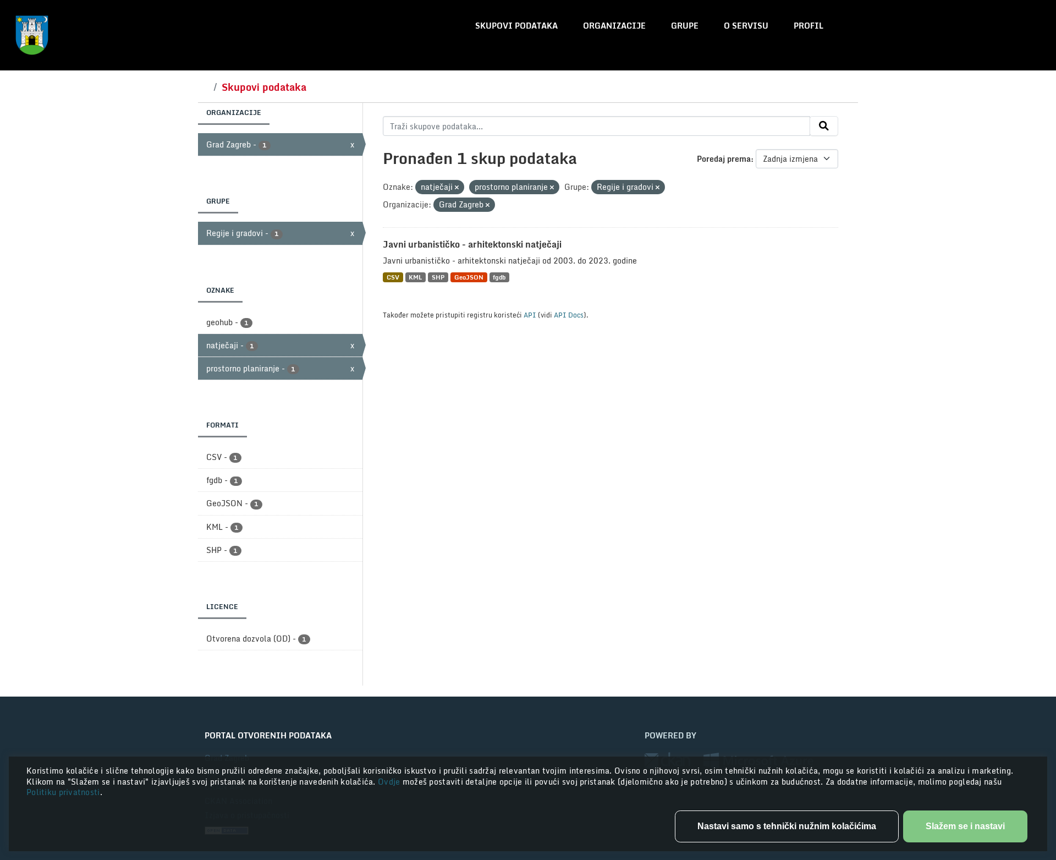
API (530, 314)
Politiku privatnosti (63, 792)
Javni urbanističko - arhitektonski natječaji (472, 244)
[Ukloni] (457, 188)
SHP (438, 277)
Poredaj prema (724, 158)
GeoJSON (468, 277)
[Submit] (824, 126)
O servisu (746, 25)
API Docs (569, 314)
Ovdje (390, 781)
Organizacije (614, 25)
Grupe (684, 25)
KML (415, 277)
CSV (393, 277)
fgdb (499, 277)
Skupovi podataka (516, 25)
